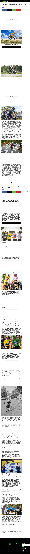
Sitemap (10, 543)
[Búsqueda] (26, 1)
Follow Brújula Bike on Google (12, 46)
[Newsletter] (27, 1)
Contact (10, 544)
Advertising (11, 19)
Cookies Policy (17, 543)
